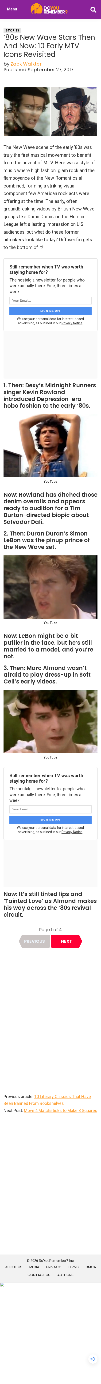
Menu (12, 9)
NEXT (66, 941)
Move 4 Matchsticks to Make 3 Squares (60, 1110)
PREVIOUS (34, 941)
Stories (12, 30)
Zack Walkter (26, 64)
